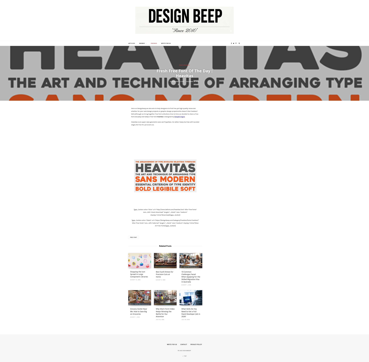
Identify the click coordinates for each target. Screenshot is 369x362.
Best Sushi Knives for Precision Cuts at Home (164, 274)
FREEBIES (154, 43)
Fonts (181, 65)
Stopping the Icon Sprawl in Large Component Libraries (139, 274)
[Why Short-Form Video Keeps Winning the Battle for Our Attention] (165, 297)
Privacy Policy (196, 344)
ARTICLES (131, 43)
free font (133, 237)
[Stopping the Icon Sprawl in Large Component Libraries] (139, 260)
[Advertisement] (165, 142)
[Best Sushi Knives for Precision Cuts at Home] (165, 260)
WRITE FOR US (166, 43)
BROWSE (142, 43)
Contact (183, 344)
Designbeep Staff (178, 81)
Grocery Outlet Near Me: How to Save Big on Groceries (138, 311)
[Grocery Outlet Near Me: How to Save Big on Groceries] (139, 297)
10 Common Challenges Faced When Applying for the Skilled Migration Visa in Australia (190, 277)
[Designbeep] (184, 20)
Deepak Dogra (179, 117)
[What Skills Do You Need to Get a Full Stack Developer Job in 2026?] (191, 297)
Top (185, 356)
